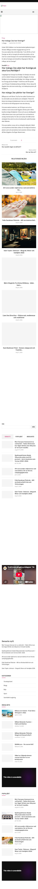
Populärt (19, 436)
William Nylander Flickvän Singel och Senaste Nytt (23, 734)
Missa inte (30, 436)
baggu (5, 43)
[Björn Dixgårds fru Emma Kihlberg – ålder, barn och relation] (19, 269)
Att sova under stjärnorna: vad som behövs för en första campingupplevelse (25, 470)
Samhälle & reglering (10, 697)
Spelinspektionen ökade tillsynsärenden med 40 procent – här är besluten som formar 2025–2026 (25, 458)
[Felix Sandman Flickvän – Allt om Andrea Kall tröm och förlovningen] (19, 206)
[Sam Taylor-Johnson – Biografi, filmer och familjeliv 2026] (19, 236)
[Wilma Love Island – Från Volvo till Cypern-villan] (7, 713)
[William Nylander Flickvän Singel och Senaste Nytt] (7, 736)
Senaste (8, 436)
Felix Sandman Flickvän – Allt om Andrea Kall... (19, 220)
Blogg (3, 38)
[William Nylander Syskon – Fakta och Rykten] (7, 724)
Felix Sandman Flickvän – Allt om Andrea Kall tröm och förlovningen (24, 482)
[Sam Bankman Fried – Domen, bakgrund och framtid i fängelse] (19, 333)
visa (8, 65)
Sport (5, 693)
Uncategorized (8, 681)
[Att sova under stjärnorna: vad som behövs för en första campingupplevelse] (19, 173)
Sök (3, 424)
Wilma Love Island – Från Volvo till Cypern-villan (25, 712)
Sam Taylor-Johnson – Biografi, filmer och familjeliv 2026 (25, 493)
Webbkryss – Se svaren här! (24, 744)
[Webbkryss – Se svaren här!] (7, 747)
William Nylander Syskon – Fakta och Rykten (23, 723)
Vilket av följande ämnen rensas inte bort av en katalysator (23, 757)
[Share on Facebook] (23, 140)
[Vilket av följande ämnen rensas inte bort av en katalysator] (7, 758)
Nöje (5, 689)
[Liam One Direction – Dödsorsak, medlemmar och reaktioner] (19, 301)
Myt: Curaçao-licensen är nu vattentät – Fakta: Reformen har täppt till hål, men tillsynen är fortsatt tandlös (25, 444)
